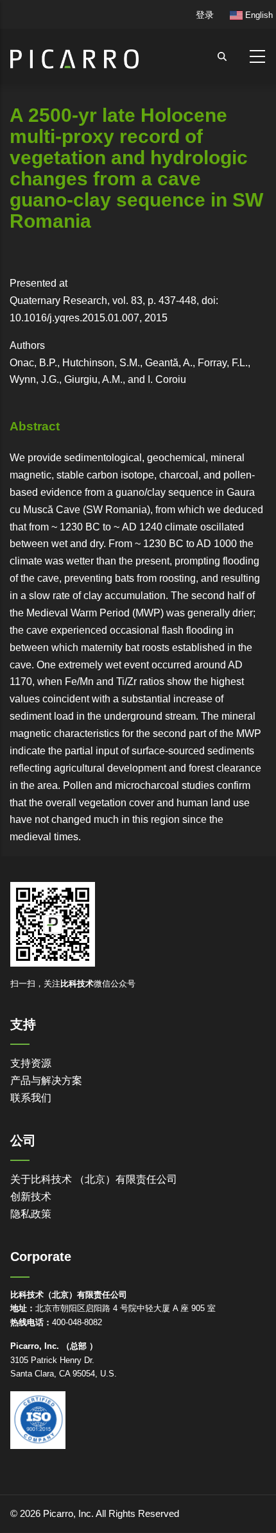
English (258, 15)
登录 (205, 15)
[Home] (74, 53)
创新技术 (30, 1196)
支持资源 (30, 1063)
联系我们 (30, 1097)
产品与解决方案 (46, 1080)
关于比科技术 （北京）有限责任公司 (93, 1179)
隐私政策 (30, 1213)
